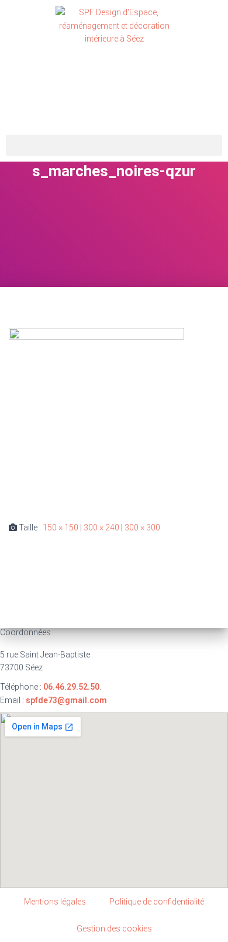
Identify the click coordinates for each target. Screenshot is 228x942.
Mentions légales (55, 901)
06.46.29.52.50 (71, 686)
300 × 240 (101, 527)
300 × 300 (142, 527)
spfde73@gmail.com (66, 700)
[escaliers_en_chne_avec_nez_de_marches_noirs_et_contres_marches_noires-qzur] (96, 415)
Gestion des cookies (114, 928)
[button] (114, 145)
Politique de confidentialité (156, 901)
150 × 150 (60, 527)
